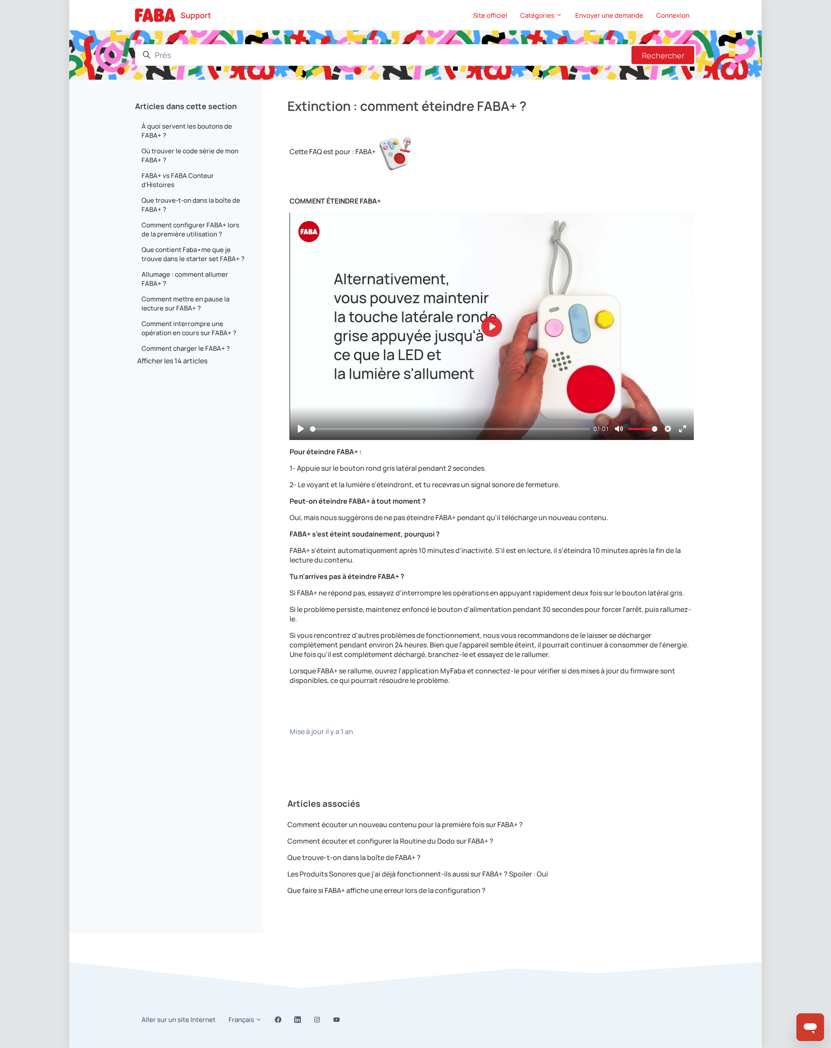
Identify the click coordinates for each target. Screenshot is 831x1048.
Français (242, 1019)
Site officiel (490, 15)
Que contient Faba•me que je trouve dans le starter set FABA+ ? (193, 254)
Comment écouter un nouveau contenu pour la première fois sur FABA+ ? (405, 824)
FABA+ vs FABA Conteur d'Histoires (178, 180)
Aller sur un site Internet (179, 1019)
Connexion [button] (672, 15)
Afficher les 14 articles (172, 361)
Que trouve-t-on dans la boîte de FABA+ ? (354, 857)
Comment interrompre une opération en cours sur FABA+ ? (189, 328)
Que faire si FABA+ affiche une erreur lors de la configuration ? (386, 890)
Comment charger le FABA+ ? (186, 348)
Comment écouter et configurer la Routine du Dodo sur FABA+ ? (390, 841)
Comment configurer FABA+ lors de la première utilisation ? (190, 229)
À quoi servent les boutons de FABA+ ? (187, 131)
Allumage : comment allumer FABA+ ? (185, 279)
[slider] (450, 429)
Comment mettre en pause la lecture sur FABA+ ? (185, 303)
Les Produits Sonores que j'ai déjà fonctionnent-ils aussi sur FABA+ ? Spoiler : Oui (417, 874)
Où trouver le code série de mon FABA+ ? (190, 155)
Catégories (538, 15)
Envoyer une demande (609, 15)
